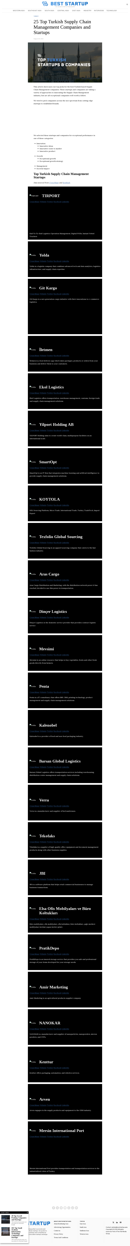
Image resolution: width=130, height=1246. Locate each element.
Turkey (36, 16)
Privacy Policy (58, 1234)
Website (43, 202)
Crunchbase (54, 183)
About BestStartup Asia (61, 1224)
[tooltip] (53, 1207)
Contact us (57, 1230)
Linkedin (65, 202)
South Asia (83, 1227)
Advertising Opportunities (62, 1227)
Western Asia (84, 1234)
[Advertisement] (65, 120)
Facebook (57, 202)
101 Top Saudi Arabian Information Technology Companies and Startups (17, 1232)
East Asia (83, 1224)
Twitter (50, 202)
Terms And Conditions (61, 1237)
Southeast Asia (84, 1230)
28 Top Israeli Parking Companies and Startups (19, 1218)
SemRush (66, 183)
